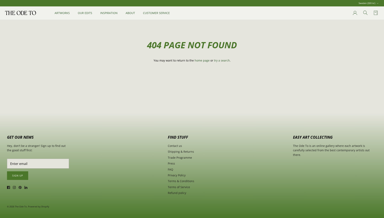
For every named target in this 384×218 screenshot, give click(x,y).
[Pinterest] (20, 187)
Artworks (62, 13)
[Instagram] (14, 187)
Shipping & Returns (181, 151)
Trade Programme (180, 157)
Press (171, 163)
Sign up (17, 175)
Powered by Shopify (38, 206)
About (130, 13)
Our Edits (85, 13)
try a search (222, 60)
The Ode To (21, 206)
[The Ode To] (20, 13)
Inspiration (109, 13)
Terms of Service (179, 187)
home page (202, 60)
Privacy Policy (177, 175)
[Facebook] (8, 187)
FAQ (170, 169)
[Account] (354, 13)
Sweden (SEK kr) (367, 3)
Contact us (175, 146)
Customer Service (156, 13)
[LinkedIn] (25, 187)
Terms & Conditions (181, 181)
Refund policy (177, 193)
